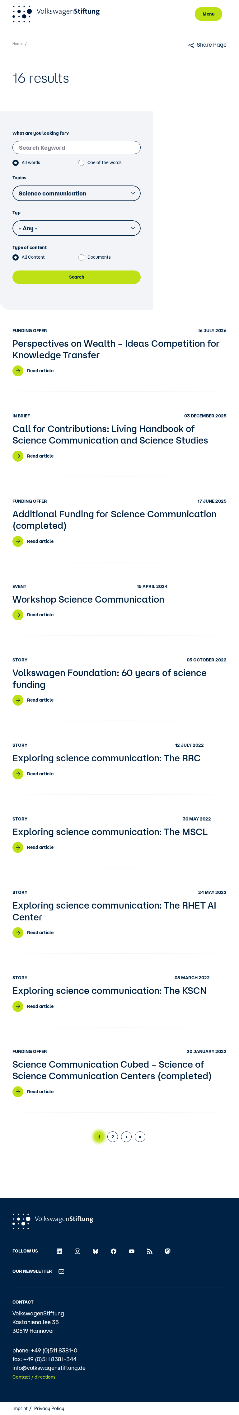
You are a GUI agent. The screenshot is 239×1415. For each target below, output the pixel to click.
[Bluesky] (95, 1251)
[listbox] (76, 193)
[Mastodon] (168, 1251)
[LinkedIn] (59, 1251)
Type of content (29, 247)
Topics (19, 178)
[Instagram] (77, 1251)
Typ (16, 212)
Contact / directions (33, 1377)
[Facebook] (114, 1251)
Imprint (20, 1408)
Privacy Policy (49, 1408)
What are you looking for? (40, 133)
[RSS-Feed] (150, 1251)
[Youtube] (132, 1251)
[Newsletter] (61, 1271)
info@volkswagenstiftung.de (49, 1368)
